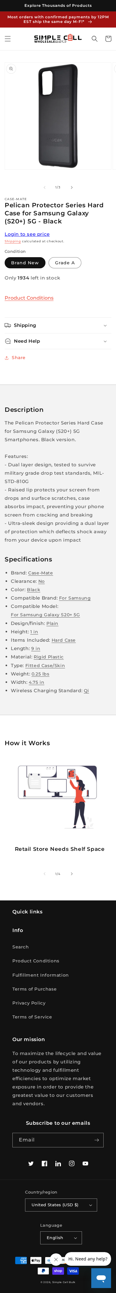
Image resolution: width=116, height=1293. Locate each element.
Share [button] (19, 357)
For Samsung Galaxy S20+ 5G (45, 615)
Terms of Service (32, 1017)
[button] (8, 39)
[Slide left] (44, 187)
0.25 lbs (40, 674)
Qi (86, 690)
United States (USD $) (55, 1204)
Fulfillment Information (40, 975)
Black (33, 589)
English (55, 1237)
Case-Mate (40, 573)
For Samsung (75, 598)
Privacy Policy (28, 1003)
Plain (52, 623)
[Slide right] (72, 187)
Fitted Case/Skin (45, 665)
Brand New (25, 263)
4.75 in (36, 682)
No (41, 581)
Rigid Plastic (49, 657)
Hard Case (64, 640)
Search (20, 947)
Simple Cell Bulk (63, 1282)
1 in (34, 632)
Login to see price (27, 234)
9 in (35, 648)
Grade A (65, 263)
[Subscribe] (96, 1140)
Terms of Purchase (34, 989)
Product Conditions (29, 298)
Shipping (13, 241)
